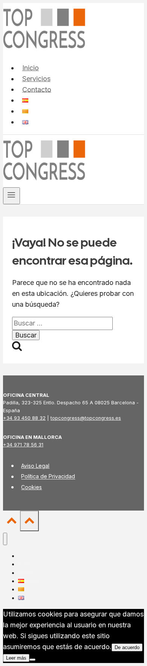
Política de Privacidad (48, 476)
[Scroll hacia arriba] (11, 522)
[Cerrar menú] (5, 539)
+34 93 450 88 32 (24, 418)
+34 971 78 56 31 (23, 445)
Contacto (36, 89)
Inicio (30, 68)
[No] (32, 659)
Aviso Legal (35, 466)
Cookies (31, 487)
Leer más (16, 658)
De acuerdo (127, 647)
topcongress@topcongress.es (86, 418)
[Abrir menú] (11, 195)
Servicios (36, 79)
